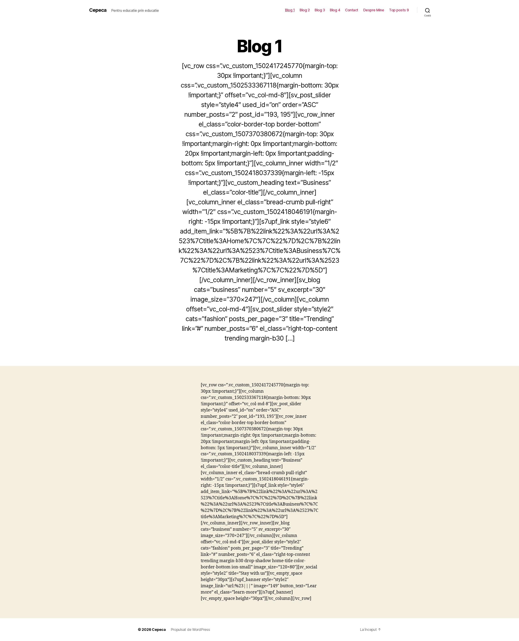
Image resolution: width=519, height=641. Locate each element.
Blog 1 (290, 10)
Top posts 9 (399, 10)
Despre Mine (373, 10)
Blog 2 (305, 10)
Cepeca (97, 10)
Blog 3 (320, 10)
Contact (351, 10)
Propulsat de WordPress (190, 629)
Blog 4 (335, 10)
